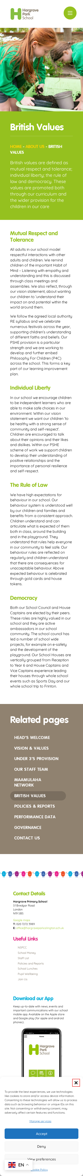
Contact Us (27, 837)
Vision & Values (31, 748)
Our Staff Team (31, 769)
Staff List (23, 958)
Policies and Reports (31, 963)
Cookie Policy (39, 1169)
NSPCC (22, 947)
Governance (28, 827)
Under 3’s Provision (36, 758)
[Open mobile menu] (70, 13)
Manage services (40, 1121)
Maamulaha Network (27, 782)
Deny (41, 1146)
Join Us (22, 979)
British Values (30, 795)
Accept (41, 1133)
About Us (35, 146)
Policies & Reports (34, 806)
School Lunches (28, 968)
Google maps (21, 920)
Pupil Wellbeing (28, 974)
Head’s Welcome (32, 737)
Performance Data (35, 816)
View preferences (41, 1159)
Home (16, 146)
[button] (76, 1082)
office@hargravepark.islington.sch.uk (40, 928)
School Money (27, 952)
